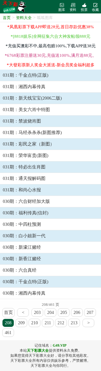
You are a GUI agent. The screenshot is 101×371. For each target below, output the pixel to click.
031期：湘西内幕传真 (24, 86)
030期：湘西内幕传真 (24, 293)
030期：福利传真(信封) (25, 212)
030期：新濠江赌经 (22, 247)
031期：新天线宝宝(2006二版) (32, 98)
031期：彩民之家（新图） (28, 144)
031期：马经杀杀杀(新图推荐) (32, 132)
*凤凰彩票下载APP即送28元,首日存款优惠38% (50, 27)
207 (90, 312)
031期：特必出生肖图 (24, 167)
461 (8, 332)
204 (50, 312)
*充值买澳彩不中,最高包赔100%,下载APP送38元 (51, 46)
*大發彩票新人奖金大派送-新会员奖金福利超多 (51, 65)
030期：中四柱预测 (22, 224)
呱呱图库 (45, 18)
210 (34, 322)
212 (61, 322)
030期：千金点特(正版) (25, 281)
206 (77, 312)
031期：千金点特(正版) (25, 75)
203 (37, 312)
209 (21, 322)
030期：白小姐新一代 (24, 235)
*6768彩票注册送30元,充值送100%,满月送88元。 (51, 55)
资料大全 (24, 18)
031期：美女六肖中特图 (26, 109)
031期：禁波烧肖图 (22, 121)
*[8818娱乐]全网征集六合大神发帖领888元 (50, 36)
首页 (7, 18)
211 (48, 322)
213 (74, 322)
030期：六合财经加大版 (26, 201)
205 (63, 312)
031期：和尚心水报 (22, 189)
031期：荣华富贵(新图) (25, 155)
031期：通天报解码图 (24, 178)
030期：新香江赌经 (22, 258)
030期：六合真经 (19, 270)
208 (8, 322)
